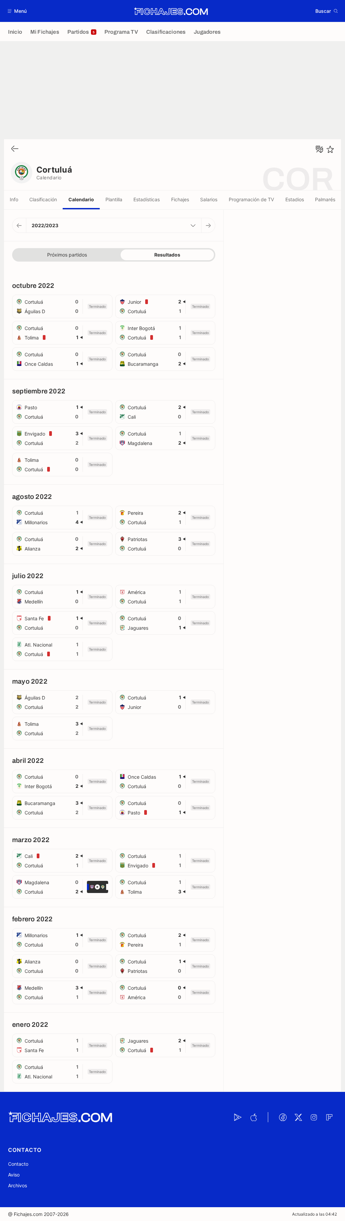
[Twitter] (298, 1117)
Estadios (294, 199)
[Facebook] (283, 1117)
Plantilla (113, 199)
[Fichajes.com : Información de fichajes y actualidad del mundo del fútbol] (171, 11)
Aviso (14, 1175)
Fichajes (180, 199)
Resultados (167, 255)
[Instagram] (314, 1117)
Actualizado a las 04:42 (314, 1214)
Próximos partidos (67, 255)
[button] (17, 11)
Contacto (18, 1164)
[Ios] (253, 1117)
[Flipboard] (329, 1117)
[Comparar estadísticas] (319, 149)
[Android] (238, 1117)
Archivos (17, 1185)
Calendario (81, 199)
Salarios (208, 199)
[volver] (15, 149)
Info (14, 199)
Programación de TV (251, 199)
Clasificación (43, 199)
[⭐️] (330, 149)
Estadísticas (146, 199)
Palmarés (325, 199)
